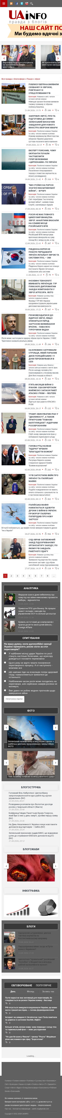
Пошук (30, 79)
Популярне (43, 985)
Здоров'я (51, 1084)
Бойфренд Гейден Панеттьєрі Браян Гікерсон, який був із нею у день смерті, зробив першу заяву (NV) (33, 816)
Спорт (7, 1088)
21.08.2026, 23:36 (16, 821)
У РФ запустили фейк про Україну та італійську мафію (43, 478)
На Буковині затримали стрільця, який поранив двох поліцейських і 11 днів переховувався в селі (43, 356)
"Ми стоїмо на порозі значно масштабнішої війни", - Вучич (42, 188)
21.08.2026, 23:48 (16, 809)
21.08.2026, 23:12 (16, 841)
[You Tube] (26, 4)
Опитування (31, 638)
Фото (31, 710)
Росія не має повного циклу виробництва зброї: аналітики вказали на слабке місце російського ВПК (44, 220)
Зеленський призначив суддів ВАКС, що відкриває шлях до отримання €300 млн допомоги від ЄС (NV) (33, 835)
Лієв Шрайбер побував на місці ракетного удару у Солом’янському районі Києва (31, 777)
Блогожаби (31, 849)
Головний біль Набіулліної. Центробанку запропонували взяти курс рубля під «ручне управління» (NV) (30, 795)
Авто (41, 1084)
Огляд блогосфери (30, 1088)
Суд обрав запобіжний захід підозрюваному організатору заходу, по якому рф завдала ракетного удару (43, 545)
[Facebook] (16, 4)
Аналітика (31, 588)
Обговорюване (21, 985)
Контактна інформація (21, 1109)
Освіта (35, 1084)
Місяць (30, 991)
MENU (3, 3)
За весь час (48, 991)
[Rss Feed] (11, 4)
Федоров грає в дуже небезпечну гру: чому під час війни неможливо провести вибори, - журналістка (38, 597)
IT (45, 1084)
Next (59, 58)
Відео (19, 1088)
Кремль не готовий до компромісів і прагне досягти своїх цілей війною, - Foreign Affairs (36, 625)
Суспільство (40, 1081)
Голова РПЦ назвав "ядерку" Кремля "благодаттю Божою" (41, 449)
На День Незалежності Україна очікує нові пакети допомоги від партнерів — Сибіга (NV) (33, 825)
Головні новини (19, 1081)
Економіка (51, 1081)
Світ (6, 1084)
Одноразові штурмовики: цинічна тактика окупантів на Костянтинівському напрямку (34, 936)
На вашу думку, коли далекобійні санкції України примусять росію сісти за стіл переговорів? (28, 646)
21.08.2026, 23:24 (16, 830)
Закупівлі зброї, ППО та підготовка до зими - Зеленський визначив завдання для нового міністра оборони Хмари (43, 122)
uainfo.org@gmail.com (40, 1109)
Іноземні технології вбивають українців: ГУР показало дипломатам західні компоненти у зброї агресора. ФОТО (43, 287)
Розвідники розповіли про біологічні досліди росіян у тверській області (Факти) (31, 805)
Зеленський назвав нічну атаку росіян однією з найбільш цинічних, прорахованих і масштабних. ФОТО (31, 744)
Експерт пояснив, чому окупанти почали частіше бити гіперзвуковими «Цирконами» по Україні (43, 156)
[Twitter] (21, 4)
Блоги (31, 926)
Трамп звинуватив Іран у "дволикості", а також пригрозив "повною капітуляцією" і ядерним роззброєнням (43, 420)
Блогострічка (31, 787)
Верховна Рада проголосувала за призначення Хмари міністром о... (18, 64)
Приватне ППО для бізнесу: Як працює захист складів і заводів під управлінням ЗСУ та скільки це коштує (37, 611)
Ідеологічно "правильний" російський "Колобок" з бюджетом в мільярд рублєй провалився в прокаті (36, 962)
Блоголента (44, 1088)
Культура (13, 1084)
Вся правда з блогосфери (13, 79)
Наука (21, 1084)
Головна (8, 1081)
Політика (30, 1081)
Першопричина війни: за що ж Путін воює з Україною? (35, 947)
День (13, 991)
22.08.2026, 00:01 (16, 801)
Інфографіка (31, 890)
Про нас (8, 1109)
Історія (28, 1084)
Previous (3, 58)
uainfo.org (34, 1102)
